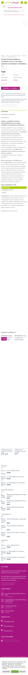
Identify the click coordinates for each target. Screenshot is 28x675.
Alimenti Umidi (11, 57)
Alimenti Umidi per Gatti (18, 93)
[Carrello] (22, 2)
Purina (24, 55)
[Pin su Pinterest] (13, 105)
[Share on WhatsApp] (2, 105)
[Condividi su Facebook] (5, 105)
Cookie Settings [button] (6, 671)
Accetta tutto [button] (15, 671)
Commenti (7, 612)
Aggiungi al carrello (10, 88)
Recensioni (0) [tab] (5, 117)
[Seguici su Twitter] (8, 584)
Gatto (4, 57)
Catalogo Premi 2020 (10, 606)
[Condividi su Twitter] (8, 105)
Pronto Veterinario (9, 626)
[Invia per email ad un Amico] (10, 105)
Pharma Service (8, 630)
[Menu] (2, 2)
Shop (7, 55)
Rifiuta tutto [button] (22, 671)
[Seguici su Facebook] (2, 584)
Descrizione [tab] (4, 111)
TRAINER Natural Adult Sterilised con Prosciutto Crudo (6, 451)
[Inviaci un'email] (10, 584)
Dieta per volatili (9, 610)
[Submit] (22, 11)
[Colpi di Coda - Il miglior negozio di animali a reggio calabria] (12, 3)
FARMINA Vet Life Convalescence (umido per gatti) (20, 451)
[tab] (14, 187)
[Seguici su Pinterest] (13, 584)
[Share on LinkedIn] (16, 105)
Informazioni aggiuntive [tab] (8, 114)
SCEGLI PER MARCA (15, 55)
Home (2, 55)
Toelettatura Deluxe (9, 621)
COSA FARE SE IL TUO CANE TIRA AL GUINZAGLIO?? (15, 600)
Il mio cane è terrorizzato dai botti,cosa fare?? (15, 594)
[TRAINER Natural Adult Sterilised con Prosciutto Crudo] (7, 391)
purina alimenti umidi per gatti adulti (11, 99)
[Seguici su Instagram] (5, 584)
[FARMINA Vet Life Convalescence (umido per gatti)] (21, 391)
